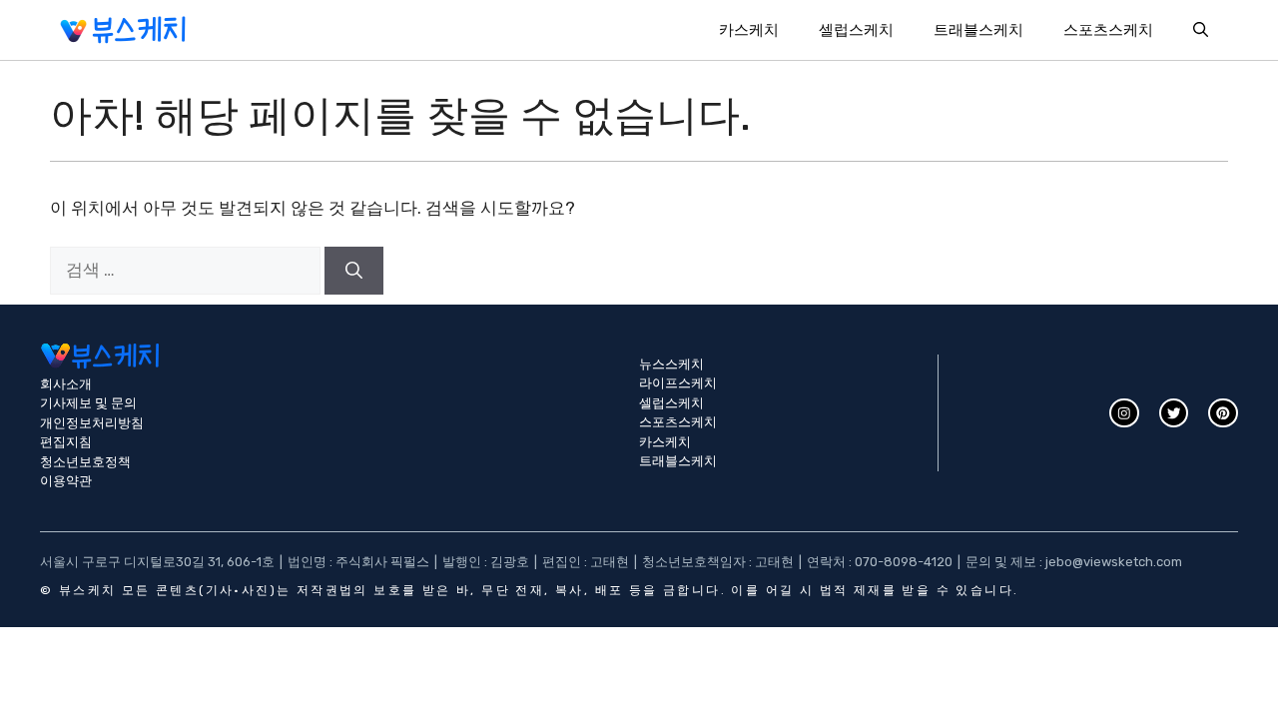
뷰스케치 (88, 590)
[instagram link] (1124, 413)
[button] (1200, 30)
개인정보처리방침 (92, 422)
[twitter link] (1174, 413)
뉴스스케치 (671, 364)
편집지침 (66, 441)
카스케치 (749, 30)
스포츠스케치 (1108, 30)
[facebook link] (1223, 413)
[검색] (353, 271)
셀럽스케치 (856, 30)
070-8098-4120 (904, 561)
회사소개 (66, 383)
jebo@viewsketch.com (1113, 561)
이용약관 (66, 480)
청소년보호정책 (85, 461)
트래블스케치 (978, 30)
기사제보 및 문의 (88, 402)
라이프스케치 (678, 382)
